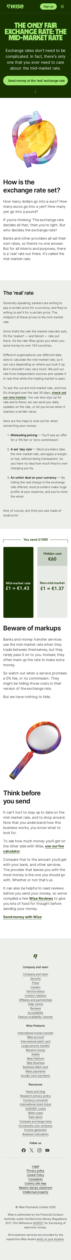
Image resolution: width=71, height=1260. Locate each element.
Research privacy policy (35, 1095)
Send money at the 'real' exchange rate (36, 81)
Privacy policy (36, 1170)
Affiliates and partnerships (35, 1000)
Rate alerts (35, 1117)
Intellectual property (35, 1192)
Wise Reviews (41, 898)
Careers (35, 987)
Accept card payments (35, 1075)
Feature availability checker (35, 1016)
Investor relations (36, 995)
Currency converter (35, 1100)
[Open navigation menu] (62, 6)
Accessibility (35, 1012)
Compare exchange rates (35, 1121)
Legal (35, 1166)
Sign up (48, 6)
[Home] (15, 6)
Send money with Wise (22, 917)
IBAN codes (35, 1113)
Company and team (35, 974)
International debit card (35, 1041)
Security (35, 978)
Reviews (35, 1008)
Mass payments (35, 1071)
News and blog (35, 1091)
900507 (38, 1223)
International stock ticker (35, 1104)
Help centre (35, 1004)
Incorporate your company (35, 1125)
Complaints (35, 1179)
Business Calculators (35, 1134)
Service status (35, 991)
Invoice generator (35, 1129)
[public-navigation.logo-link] (35, 956)
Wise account (35, 1037)
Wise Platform (35, 1058)
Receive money (35, 1050)
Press (35, 982)
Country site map (36, 1183)
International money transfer (35, 1033)
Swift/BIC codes (35, 1108)
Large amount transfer (35, 1045)
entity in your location (50, 1239)
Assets (35, 1054)
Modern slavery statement (35, 1187)
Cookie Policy (35, 1174)
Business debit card (35, 1067)
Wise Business (36, 1062)
